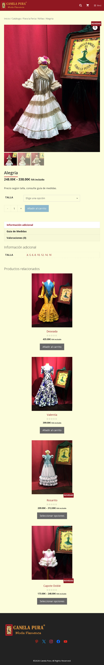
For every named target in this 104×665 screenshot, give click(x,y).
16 (50, 254)
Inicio (7, 18)
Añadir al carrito (36, 208)
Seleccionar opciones (52, 515)
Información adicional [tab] (20, 224)
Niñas (41, 18)
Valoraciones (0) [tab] (16, 237)
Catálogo (16, 18)
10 (38, 254)
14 (46, 254)
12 (42, 254)
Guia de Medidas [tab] (17, 231)
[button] (95, 27)
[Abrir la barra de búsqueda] (80, 5)
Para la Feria (29, 18)
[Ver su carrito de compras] (87, 5)
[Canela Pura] (14, 5)
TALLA (9, 197)
